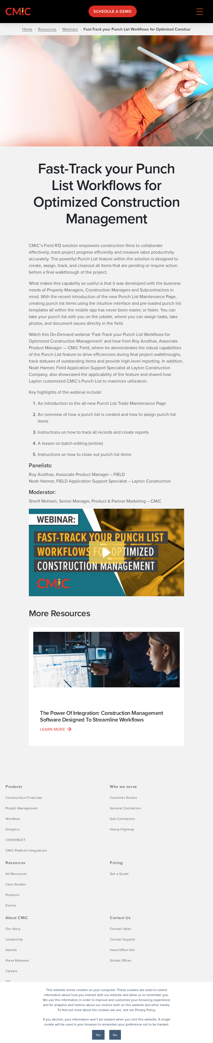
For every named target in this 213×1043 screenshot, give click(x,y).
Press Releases (17, 960)
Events (11, 905)
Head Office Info (122, 949)
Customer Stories (123, 797)
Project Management (22, 808)
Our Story (13, 928)
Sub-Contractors (122, 818)
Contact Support (122, 939)
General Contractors (125, 808)
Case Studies (16, 884)
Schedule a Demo (112, 11)
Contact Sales (120, 928)
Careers (12, 971)
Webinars (70, 29)
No (115, 1034)
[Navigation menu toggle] (199, 11)
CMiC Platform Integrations (26, 850)
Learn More (52, 729)
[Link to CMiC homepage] (19, 11)
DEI (8, 981)
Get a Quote (119, 873)
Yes (98, 1034)
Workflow (13, 818)
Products (12, 894)
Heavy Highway (122, 829)
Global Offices (120, 960)
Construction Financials (24, 797)
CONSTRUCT (16, 839)
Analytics (13, 829)
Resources (47, 29)
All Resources (16, 873)
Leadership (14, 939)
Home (27, 29)
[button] (106, 552)
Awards (11, 949)
